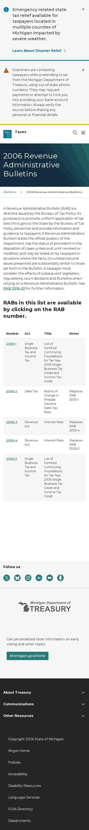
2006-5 (11, 459)
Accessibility (18, 774)
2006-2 (11, 391)
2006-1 (11, 344)
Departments (19, 821)
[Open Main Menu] (83, 132)
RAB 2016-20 (14, 288)
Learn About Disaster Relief (36, 51)
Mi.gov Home (19, 751)
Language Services (24, 797)
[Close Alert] (83, 9)
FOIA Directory (20, 809)
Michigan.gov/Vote (27, 656)
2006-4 (11, 440)
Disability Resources (24, 786)
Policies (14, 762)
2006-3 (11, 422)
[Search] (74, 132)
